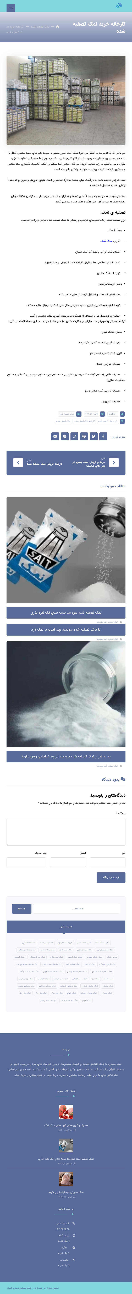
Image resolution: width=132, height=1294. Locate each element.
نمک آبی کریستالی (37, 957)
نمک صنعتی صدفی (47, 986)
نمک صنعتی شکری (90, 986)
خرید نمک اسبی (84, 942)
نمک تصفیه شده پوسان (77, 971)
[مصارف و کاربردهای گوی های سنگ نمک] (66, 1112)
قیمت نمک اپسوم (75, 957)
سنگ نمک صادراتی (105, 949)
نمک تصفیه (89, 964)
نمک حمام (108, 978)
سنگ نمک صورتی (84, 949)
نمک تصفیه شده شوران (102, 971)
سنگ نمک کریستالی (26, 949)
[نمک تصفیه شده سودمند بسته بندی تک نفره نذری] (66, 1145)
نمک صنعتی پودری (26, 986)
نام (123, 853)
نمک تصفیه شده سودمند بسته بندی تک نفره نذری (66, 1159)
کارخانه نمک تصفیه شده (84, 421)
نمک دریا (95, 978)
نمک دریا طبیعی (61, 978)
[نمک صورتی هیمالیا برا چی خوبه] (66, 1179)
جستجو (21, 909)
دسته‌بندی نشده (46, 942)
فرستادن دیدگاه (111, 877)
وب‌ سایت (40, 853)
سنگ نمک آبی (28, 942)
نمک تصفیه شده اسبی (51, 964)
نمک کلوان (86, 1000)
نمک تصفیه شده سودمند (107, 622)
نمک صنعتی (108, 986)
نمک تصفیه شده (67, 414)
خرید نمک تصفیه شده (107, 421)
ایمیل (83, 853)
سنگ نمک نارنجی (47, 949)
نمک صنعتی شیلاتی (68, 986)
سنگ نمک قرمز (66, 949)
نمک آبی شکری (56, 957)
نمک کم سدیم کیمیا (69, 1000)
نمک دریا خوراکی (79, 978)
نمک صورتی (107, 993)
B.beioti (113, 414)
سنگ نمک (106, 241)
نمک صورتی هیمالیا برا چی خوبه (66, 1192)
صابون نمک (112, 957)
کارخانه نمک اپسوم (48, 1000)
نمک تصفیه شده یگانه (29, 971)
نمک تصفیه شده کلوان (52, 971)
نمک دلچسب (43, 978)
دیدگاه (120, 813)
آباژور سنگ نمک (102, 942)
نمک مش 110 (57, 993)
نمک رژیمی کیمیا (26, 978)
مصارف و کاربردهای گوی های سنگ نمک (66, 1126)
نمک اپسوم (19, 957)
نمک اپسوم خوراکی (107, 964)
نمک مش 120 (41, 993)
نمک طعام (71, 993)
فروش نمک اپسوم (94, 957)
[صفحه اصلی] (57, 27)
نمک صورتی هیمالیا (88, 993)
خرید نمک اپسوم (65, 942)
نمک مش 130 (25, 993)
